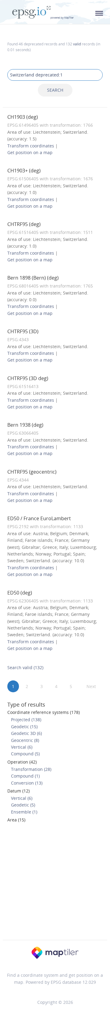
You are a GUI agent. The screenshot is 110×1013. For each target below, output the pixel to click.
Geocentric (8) (25, 740)
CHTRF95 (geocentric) (32, 471)
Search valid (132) (25, 667)
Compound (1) (25, 776)
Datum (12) (18, 791)
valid (77, 43)
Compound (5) (25, 754)
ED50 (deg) (19, 592)
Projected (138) (26, 719)
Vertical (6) (21, 747)
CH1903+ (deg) (24, 170)
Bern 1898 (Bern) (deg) (33, 277)
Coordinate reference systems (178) (43, 712)
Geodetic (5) (23, 805)
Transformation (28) (31, 769)
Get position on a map (30, 152)
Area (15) (16, 820)
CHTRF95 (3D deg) (27, 378)
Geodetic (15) (24, 726)
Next (91, 686)
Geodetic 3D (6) (26, 733)
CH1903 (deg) (22, 117)
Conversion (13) (26, 783)
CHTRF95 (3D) (22, 331)
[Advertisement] (55, 883)
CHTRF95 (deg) (24, 224)
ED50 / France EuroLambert (39, 518)
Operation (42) (22, 762)
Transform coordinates (30, 146)
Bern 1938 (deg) (25, 425)
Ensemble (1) (24, 812)
